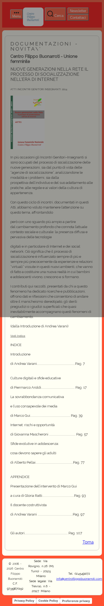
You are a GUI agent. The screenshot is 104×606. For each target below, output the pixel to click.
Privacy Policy (24, 601)
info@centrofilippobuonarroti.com (79, 578)
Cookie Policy (48, 601)
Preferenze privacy (76, 601)
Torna (88, 542)
